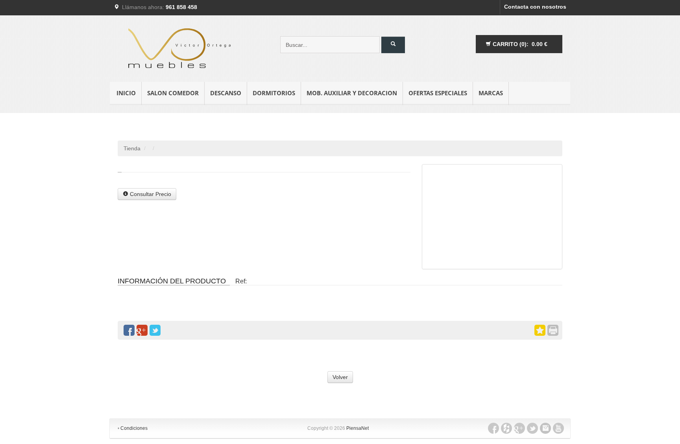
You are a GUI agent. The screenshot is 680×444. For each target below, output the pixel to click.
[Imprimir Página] (552, 330)
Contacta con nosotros (535, 7)
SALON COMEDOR (173, 93)
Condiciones (134, 428)
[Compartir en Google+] (142, 330)
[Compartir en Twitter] (155, 330)
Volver (340, 377)
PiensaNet (357, 428)
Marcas (491, 93)
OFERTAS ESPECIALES (437, 93)
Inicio (126, 93)
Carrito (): (519, 44)
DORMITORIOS (274, 93)
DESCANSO (225, 93)
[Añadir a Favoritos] (539, 330)
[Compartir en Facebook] (129, 330)
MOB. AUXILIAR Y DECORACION (352, 93)
